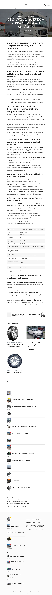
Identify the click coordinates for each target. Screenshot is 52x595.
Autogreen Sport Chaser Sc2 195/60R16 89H (15, 345)
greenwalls (4, 4)
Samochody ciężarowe (28, 16)
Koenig (8, 370)
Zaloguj (44, 5)
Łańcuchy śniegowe (14, 370)
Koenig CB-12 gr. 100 (14, 372)
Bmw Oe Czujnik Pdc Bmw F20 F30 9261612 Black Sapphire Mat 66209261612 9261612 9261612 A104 (25, 504)
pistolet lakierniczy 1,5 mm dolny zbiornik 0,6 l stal (16, 506)
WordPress (32, 593)
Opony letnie (15, 342)
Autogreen (9, 342)
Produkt (20, 16)
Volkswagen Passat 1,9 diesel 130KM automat (15, 499)
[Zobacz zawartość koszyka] (48, 4)
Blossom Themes (21, 593)
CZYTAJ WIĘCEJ (12, 349)
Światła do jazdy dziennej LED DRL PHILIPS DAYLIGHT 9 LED (18, 503)
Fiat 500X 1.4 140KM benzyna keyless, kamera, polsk (35, 345)
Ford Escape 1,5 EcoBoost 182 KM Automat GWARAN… (17, 501)
